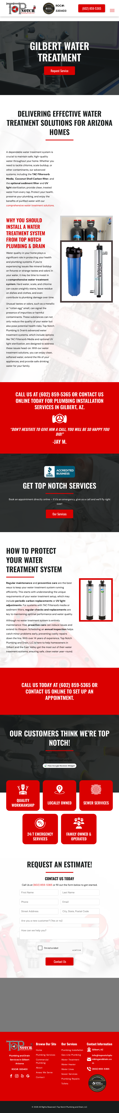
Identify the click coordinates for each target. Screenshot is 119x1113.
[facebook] (11, 1076)
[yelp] (22, 1076)
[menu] (112, 10)
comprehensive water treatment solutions (30, 205)
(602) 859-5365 (55, 394)
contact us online (46, 691)
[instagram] (16, 1076)
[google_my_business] (27, 1076)
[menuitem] (47, 1050)
